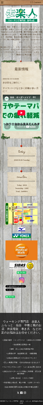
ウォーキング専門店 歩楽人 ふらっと (18, 401)
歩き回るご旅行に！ (12, 82)
